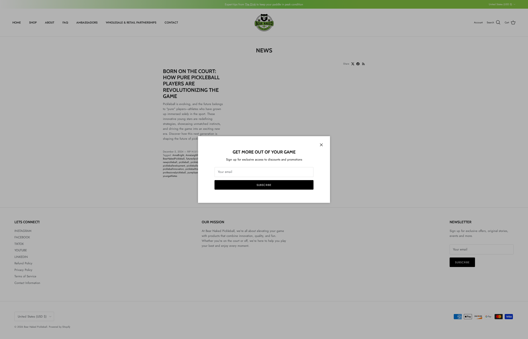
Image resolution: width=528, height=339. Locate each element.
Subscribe (264, 185)
